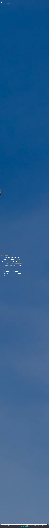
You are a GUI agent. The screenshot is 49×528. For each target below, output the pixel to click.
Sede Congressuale (20, 2)
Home (15, 2)
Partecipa (27, 2)
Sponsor (42, 2)
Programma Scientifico (35, 2)
